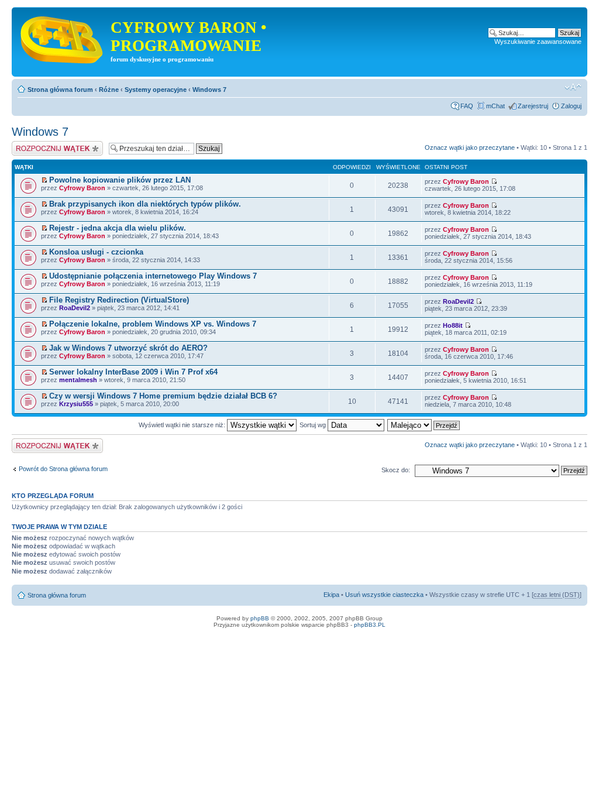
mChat (495, 105)
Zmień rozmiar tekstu (572, 87)
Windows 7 (209, 89)
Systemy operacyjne (156, 89)
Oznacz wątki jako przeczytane (470, 147)
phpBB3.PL (369, 625)
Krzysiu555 (76, 403)
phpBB (259, 618)
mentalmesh (78, 379)
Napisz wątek (31, 144)
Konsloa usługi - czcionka (96, 252)
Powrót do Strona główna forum (63, 468)
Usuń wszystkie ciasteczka (384, 594)
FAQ (466, 105)
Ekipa (331, 594)
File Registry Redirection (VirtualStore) (119, 300)
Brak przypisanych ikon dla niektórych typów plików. (145, 204)
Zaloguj (571, 105)
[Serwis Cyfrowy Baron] (63, 37)
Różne (109, 89)
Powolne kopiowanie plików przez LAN (120, 180)
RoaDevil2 (74, 307)
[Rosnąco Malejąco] (424, 424)
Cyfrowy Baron (82, 187)
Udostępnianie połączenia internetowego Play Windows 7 (153, 276)
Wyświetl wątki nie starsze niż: (183, 424)
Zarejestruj (533, 105)
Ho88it (453, 325)
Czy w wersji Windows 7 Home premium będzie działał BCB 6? (163, 396)
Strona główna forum (60, 89)
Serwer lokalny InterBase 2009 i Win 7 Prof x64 (133, 372)
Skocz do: (395, 469)
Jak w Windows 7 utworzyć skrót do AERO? (128, 348)
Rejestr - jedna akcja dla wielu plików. (117, 228)
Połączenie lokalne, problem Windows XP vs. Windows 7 (152, 324)
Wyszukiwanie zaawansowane (537, 41)
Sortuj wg (314, 424)
